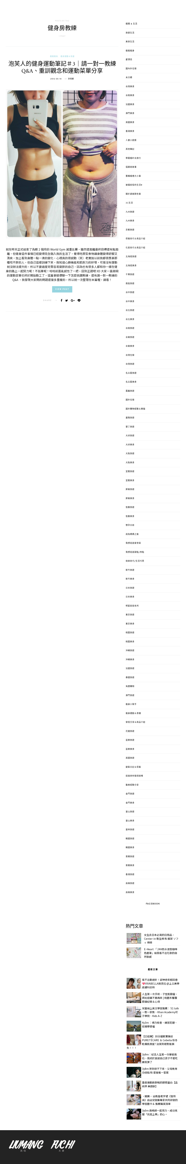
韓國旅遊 (130, 839)
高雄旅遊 (130, 883)
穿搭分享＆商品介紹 (135, 722)
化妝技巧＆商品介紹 (135, 248)
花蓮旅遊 (130, 731)
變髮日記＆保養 (133, 767)
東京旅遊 (130, 615)
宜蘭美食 (130, 480)
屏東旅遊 (130, 489)
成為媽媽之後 (132, 534)
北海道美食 (131, 265)
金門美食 (130, 803)
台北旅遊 (130, 310)
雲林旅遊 (130, 829)
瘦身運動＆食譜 (67, 56)
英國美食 (130, 122)
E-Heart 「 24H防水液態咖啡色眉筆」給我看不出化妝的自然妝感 (160, 953)
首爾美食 (130, 865)
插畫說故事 (131, 167)
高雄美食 (130, 892)
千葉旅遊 (130, 274)
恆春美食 (130, 516)
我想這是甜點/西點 (135, 552)
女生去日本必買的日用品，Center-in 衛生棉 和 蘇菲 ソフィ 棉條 (161, 938)
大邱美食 (130, 445)
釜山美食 (130, 821)
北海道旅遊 (131, 256)
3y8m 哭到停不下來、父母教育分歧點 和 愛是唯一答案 (159, 1070)
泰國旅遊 (130, 677)
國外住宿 (130, 400)
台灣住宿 (130, 355)
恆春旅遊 (130, 507)
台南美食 (130, 95)
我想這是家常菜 (133, 543)
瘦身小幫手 (131, 704)
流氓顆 (71, 79)
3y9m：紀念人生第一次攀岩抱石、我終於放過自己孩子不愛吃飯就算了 (160, 1058)
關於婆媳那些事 (133, 194)
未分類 (129, 77)
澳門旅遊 (130, 695)
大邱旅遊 (130, 435)
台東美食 (130, 346)
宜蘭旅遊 (130, 471)
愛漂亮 (129, 59)
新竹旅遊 (130, 570)
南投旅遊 (130, 283)
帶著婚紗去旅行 (133, 158)
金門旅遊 (130, 794)
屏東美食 (130, 498)
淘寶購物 (130, 686)
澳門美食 (130, 113)
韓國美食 (130, 847)
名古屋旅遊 (131, 373)
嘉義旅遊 (130, 391)
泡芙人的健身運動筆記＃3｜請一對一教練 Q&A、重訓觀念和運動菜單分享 (62, 67)
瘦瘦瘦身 (54, 56)
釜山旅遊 (130, 812)
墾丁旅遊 (130, 427)
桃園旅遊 (130, 632)
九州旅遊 (130, 212)
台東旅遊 (130, 337)
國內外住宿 (131, 68)
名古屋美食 (131, 382)
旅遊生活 (130, 33)
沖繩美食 (130, 659)
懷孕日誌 (130, 525)
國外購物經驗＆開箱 (135, 409)
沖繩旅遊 (130, 650)
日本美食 (130, 597)
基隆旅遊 (130, 418)
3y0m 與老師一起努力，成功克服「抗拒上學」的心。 (159, 1112)
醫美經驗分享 (132, 785)
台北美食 (130, 319)
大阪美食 (130, 462)
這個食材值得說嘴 (134, 776)
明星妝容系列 (132, 606)
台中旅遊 (130, 292)
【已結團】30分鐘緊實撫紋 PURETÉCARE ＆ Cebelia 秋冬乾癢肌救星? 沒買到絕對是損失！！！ (152, 1041)
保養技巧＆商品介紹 (135, 239)
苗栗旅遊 (130, 740)
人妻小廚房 (131, 140)
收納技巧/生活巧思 (135, 561)
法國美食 (130, 104)
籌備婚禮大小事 (133, 176)
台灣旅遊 (130, 364)
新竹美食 (130, 579)
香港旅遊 (130, 874)
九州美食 (130, 221)
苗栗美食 (130, 749)
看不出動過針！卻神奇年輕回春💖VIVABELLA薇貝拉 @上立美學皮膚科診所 (160, 983)
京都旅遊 (130, 230)
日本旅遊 (130, 588)
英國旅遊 (130, 758)
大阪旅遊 (130, 453)
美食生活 (130, 42)
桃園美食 (130, 642)
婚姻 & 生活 (131, 24)
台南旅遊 (130, 328)
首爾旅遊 (130, 856)
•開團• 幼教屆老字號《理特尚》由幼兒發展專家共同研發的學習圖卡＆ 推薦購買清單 (160, 1100)
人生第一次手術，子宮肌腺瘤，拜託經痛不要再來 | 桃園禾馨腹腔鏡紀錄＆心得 (160, 997)
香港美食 (130, 131)
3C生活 (129, 203)
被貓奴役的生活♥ (134, 185)
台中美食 (130, 301)
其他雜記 (130, 149)
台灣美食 (130, 86)
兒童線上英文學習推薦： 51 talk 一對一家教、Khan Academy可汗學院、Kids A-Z (160, 1012)
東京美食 (130, 624)
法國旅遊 (130, 668)
